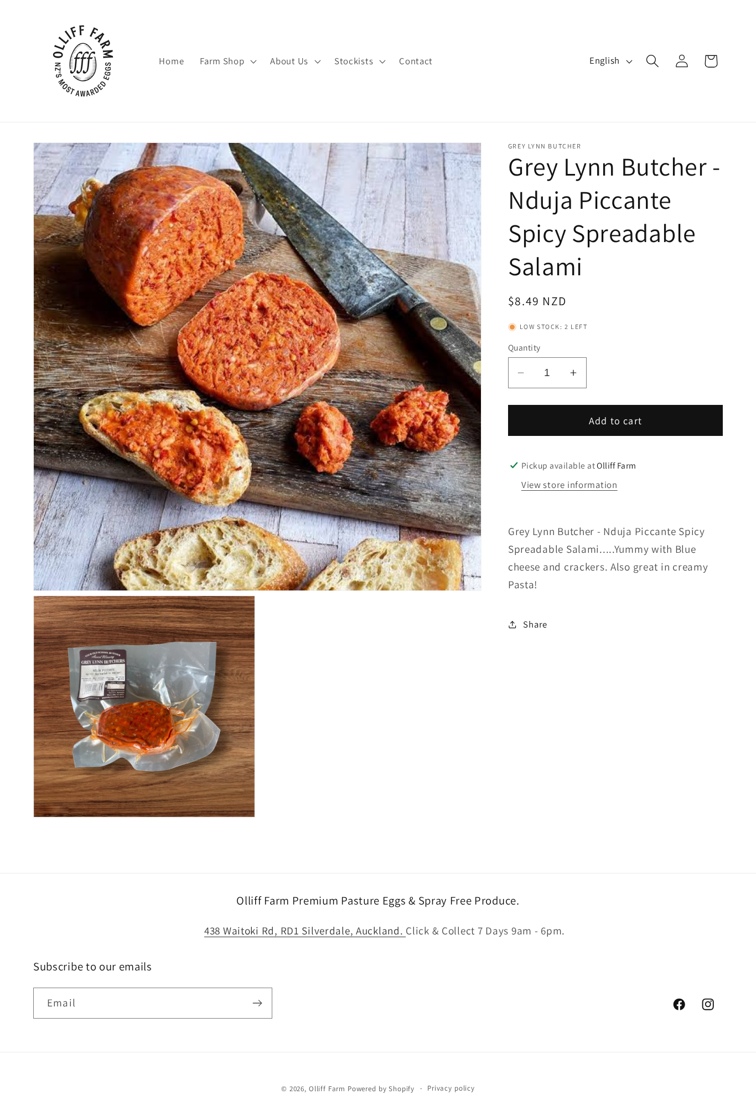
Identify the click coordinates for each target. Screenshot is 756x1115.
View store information (569, 485)
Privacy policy (451, 1088)
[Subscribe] (257, 1003)
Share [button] (535, 624)
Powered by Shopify (381, 1088)
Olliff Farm (327, 1088)
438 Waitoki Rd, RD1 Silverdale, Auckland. (305, 930)
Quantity (524, 347)
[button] (227, 61)
